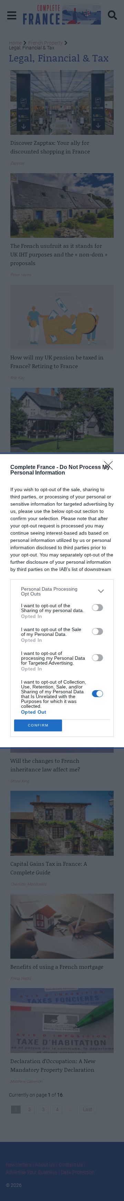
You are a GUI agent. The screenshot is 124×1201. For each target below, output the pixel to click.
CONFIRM (38, 725)
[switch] (97, 607)
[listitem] (62, 591)
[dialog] (62, 600)
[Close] (110, 467)
